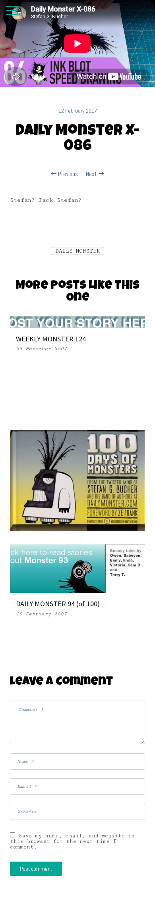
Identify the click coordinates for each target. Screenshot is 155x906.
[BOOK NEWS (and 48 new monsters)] (77, 480)
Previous (67, 174)
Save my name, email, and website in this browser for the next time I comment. (72, 841)
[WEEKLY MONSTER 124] (77, 321)
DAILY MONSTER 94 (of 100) (58, 603)
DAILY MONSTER (77, 251)
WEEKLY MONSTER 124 (51, 338)
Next (92, 174)
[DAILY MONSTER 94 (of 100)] (77, 568)
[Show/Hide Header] (12, 11)
